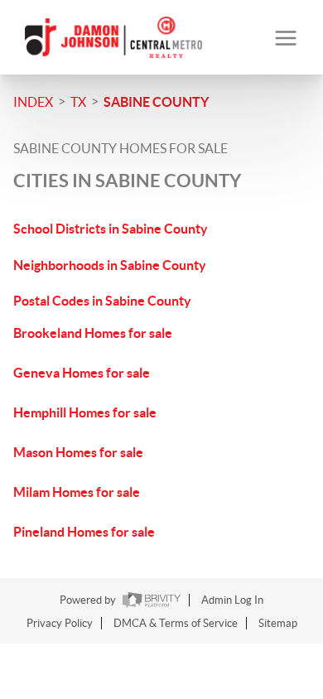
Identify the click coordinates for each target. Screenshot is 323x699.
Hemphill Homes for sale (85, 412)
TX (78, 101)
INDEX (33, 101)
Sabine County (156, 101)
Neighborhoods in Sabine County (109, 265)
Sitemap (277, 623)
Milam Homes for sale (76, 492)
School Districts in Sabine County (110, 228)
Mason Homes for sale (78, 452)
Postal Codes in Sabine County (102, 300)
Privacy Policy (60, 623)
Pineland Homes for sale (84, 531)
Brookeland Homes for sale (92, 333)
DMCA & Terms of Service (175, 623)
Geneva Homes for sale (81, 372)
